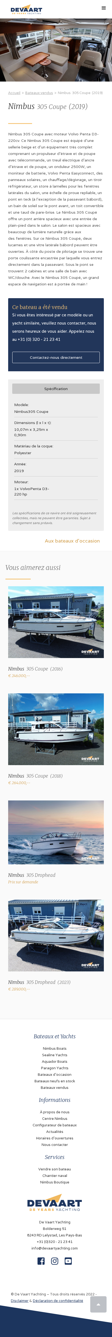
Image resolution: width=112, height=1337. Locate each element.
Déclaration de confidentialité (58, 1300)
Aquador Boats (54, 1061)
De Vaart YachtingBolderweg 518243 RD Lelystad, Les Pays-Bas (54, 1229)
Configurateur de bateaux (55, 1125)
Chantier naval (54, 1175)
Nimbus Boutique (54, 1182)
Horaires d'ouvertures (54, 1138)
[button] (104, 8)
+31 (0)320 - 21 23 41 (55, 1241)
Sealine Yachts (54, 1055)
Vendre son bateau (54, 1169)
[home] (25, 7)
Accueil (14, 93)
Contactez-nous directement (56, 357)
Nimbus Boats (55, 1048)
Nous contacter (55, 1144)
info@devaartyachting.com (55, 1248)
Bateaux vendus (39, 93)
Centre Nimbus (54, 1118)
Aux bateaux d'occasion (72, 541)
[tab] (56, 389)
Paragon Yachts (55, 1068)
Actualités (54, 1131)
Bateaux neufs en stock (55, 1081)
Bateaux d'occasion (54, 1074)
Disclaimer (20, 1300)
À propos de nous (55, 1112)
